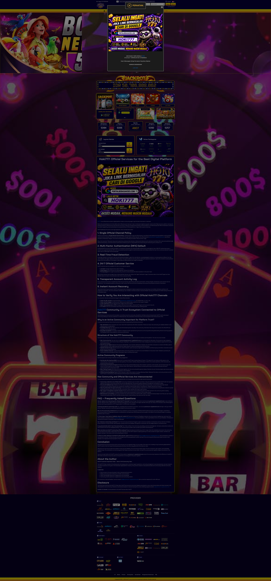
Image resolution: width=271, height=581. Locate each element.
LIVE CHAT (135, 68)
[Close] (162, 7)
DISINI (143, 56)
